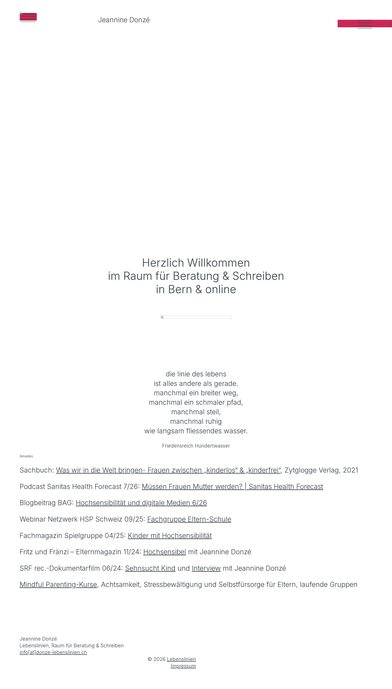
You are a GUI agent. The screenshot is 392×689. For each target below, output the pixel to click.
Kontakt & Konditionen (316, 159)
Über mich (345, 144)
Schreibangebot (331, 113)
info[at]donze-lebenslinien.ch (53, 189)
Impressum (183, 666)
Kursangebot (339, 83)
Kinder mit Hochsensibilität (170, 535)
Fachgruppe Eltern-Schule (189, 519)
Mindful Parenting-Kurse (58, 584)
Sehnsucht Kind (150, 568)
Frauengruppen (333, 98)
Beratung (196, 275)
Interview (206, 568)
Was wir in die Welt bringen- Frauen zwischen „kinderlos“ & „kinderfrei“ (168, 470)
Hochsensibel (164, 552)
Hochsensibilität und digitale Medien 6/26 (141, 503)
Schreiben (258, 275)
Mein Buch (345, 129)
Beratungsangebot (325, 68)
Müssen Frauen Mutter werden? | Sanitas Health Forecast (232, 486)
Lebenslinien (181, 659)
